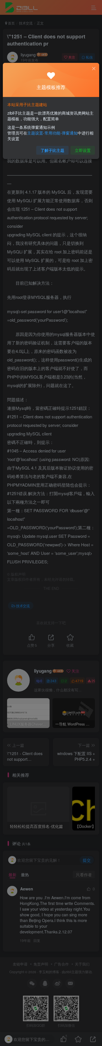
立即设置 (83, 150)
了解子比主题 (52, 150)
